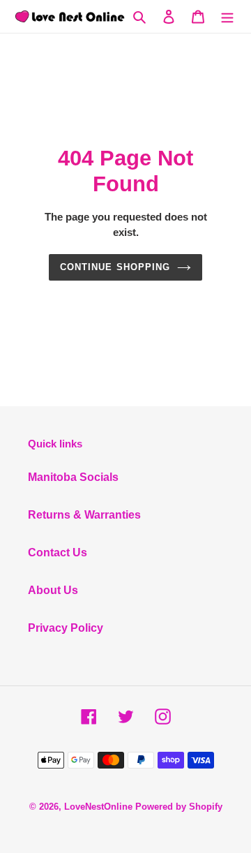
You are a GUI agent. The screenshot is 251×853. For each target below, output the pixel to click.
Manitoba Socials (73, 477)
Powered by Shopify (178, 806)
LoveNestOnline (98, 806)
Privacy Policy (65, 628)
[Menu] (227, 16)
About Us (53, 590)
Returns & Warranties (84, 515)
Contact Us (57, 552)
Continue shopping (115, 267)
